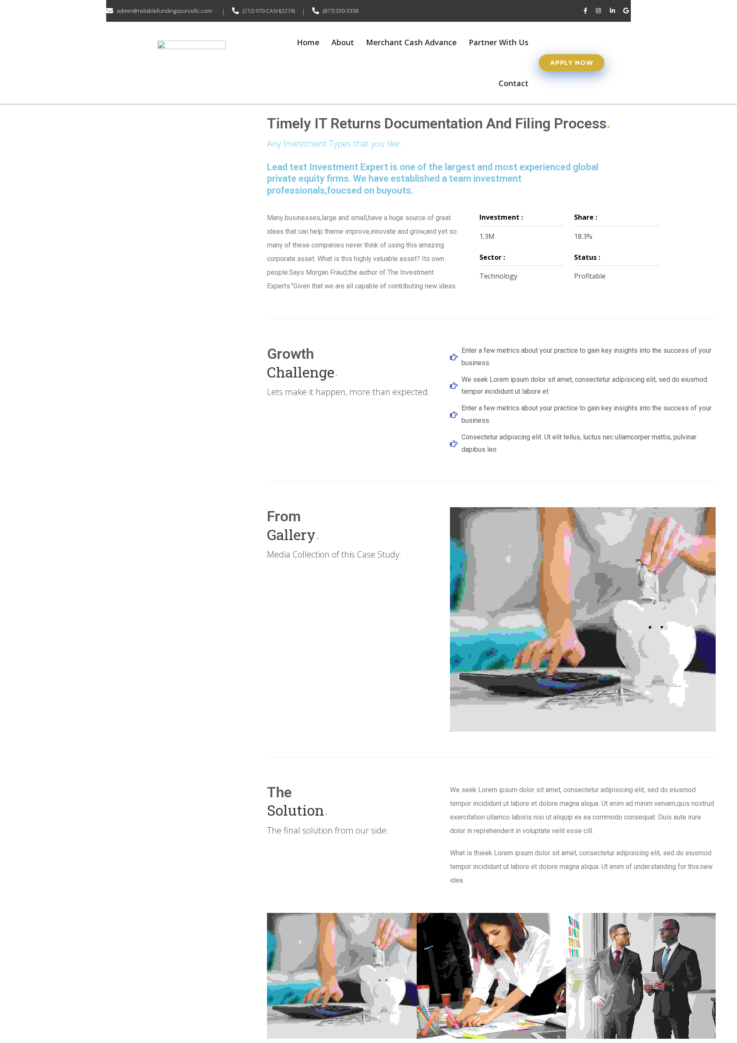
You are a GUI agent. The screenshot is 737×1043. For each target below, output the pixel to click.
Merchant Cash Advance (411, 42)
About (342, 42)
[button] (572, 62)
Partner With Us (498, 42)
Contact (513, 83)
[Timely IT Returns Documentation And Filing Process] (342, 956)
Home (308, 42)
